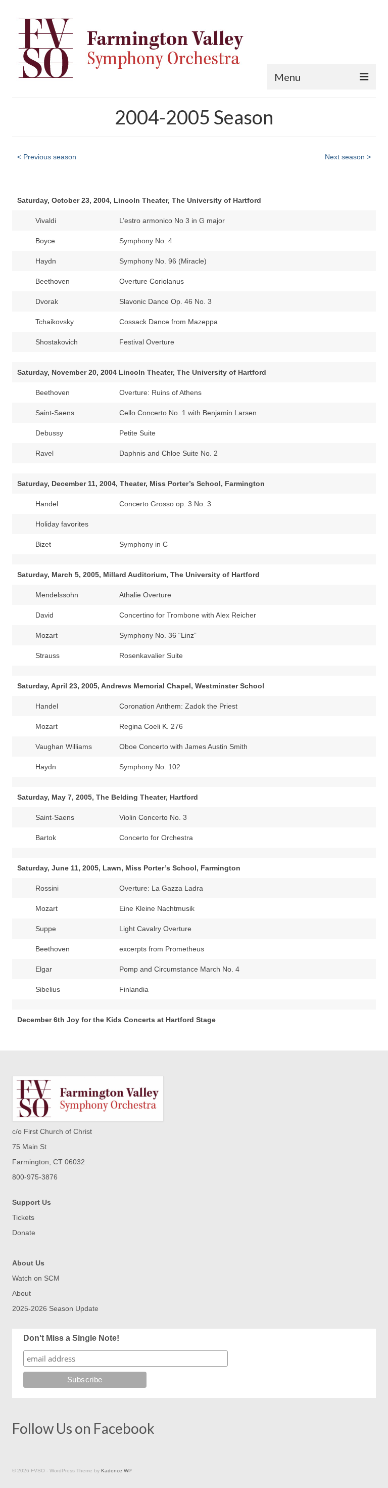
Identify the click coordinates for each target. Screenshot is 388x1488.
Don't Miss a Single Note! (71, 1338)
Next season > (348, 157)
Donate (23, 1233)
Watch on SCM (36, 1278)
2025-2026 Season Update (55, 1308)
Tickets (23, 1217)
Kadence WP (116, 1470)
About (21, 1293)
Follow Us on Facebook (83, 1428)
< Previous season (46, 157)
